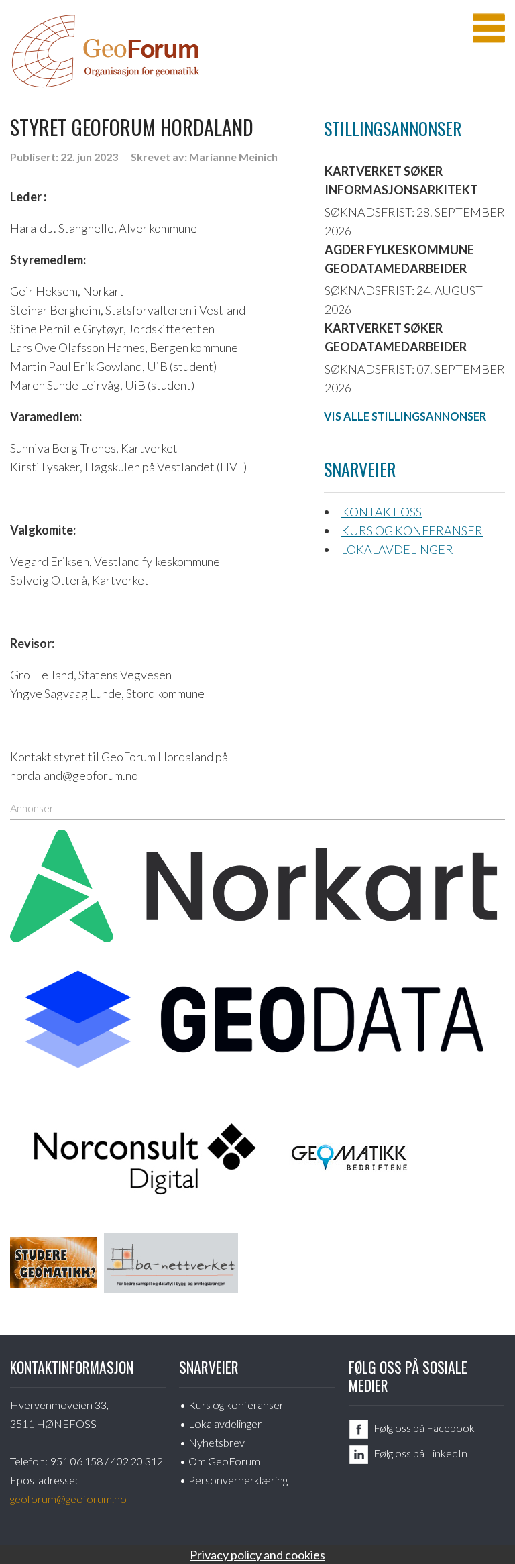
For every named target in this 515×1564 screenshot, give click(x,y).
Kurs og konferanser (412, 530)
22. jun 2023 (89, 156)
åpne (489, 28)
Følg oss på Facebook (424, 1427)
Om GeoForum (224, 1461)
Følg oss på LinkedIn (420, 1453)
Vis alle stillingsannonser (405, 416)
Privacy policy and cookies (257, 1554)
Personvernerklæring (238, 1479)
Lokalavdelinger (397, 549)
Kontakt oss (381, 511)
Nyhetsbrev (216, 1442)
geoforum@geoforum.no (68, 1498)
